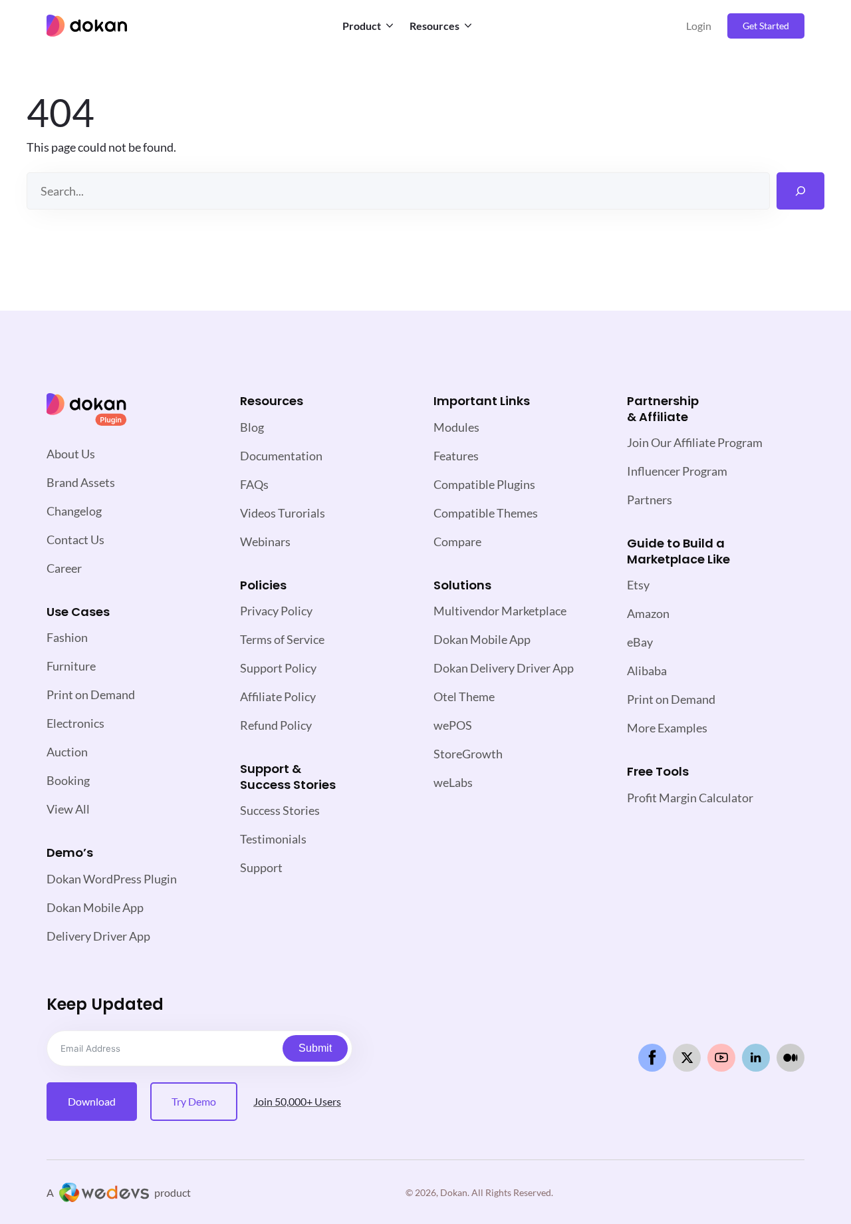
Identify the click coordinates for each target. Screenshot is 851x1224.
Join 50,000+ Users (297, 1101)
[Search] (800, 191)
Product (361, 25)
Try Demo (194, 1101)
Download (92, 1101)
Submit (315, 1048)
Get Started (766, 25)
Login (698, 25)
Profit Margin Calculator (690, 797)
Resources (434, 25)
